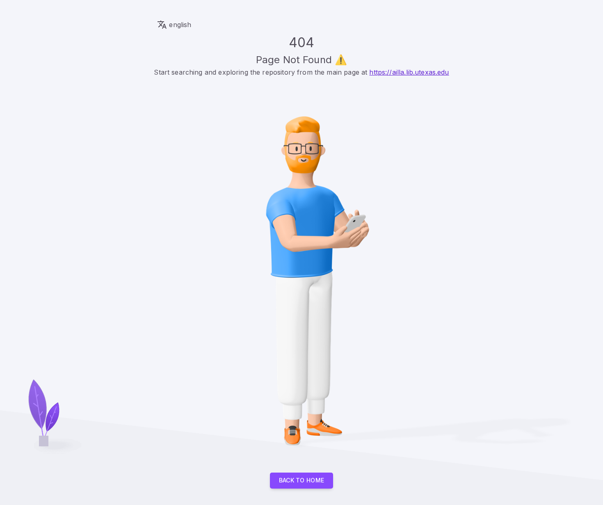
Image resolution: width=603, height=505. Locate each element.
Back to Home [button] (301, 480)
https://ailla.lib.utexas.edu (409, 72)
